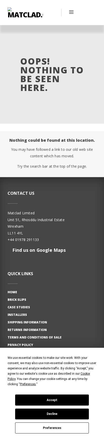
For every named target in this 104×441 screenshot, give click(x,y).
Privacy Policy (20, 345)
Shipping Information (27, 322)
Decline (52, 414)
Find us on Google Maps (38, 250)
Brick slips (17, 300)
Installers (17, 315)
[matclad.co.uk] (25, 12)
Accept (52, 400)
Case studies (19, 307)
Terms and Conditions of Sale (35, 337)
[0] (91, 13)
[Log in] (81, 13)
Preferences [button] (28, 384)
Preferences (52, 428)
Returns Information (27, 330)
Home (12, 292)
